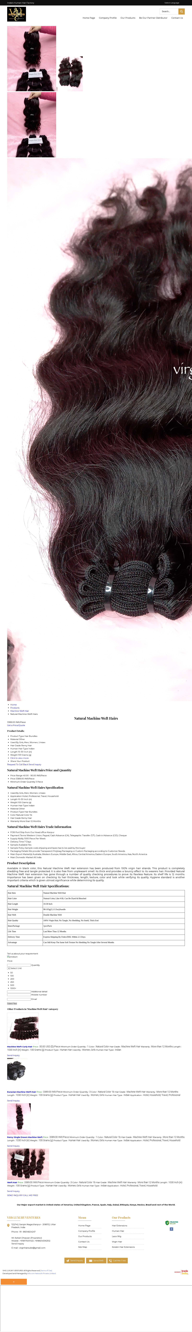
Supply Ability (17, 838)
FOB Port (15, 832)
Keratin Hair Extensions (123, 1247)
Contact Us (177, 18)
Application (16, 796)
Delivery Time (17, 841)
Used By (14, 793)
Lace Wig (116, 1236)
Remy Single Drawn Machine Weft (24, 1137)
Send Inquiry (35, 764)
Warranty (14, 821)
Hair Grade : (124, 1046)
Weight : (32, 1050)
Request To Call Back (17, 764)
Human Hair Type (19, 805)
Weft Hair (12, 1182)
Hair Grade (15, 818)
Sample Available (19, 845)
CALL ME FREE (30, 1195)
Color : (99, 1046)
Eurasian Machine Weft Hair (21, 1092)
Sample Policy (17, 848)
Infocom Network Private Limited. (42, 1273)
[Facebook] (171, 1230)
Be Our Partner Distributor (153, 18)
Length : (18, 1095)
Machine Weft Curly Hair (19, 1046)
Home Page (89, 18)
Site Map (82, 1247)
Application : (155, 1095)
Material (14, 808)
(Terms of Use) (46, 1271)
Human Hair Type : (108, 1050)
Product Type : (58, 1050)
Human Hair (118, 1231)
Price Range (16, 775)
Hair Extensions (119, 1225)
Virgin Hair (117, 1241)
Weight (14, 802)
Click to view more (19, 758)
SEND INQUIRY (15, 1195)
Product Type (17, 812)
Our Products (128, 18)
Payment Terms (18, 835)
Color (13, 815)
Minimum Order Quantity (22, 782)
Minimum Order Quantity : (74, 1046)
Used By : (83, 1050)
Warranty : (157, 1046)
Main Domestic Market (21, 857)
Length (14, 799)
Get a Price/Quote (16, 725)
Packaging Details (19, 851)
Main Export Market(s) (21, 854)
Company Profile (108, 18)
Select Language (172, 3)
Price (12, 778)
